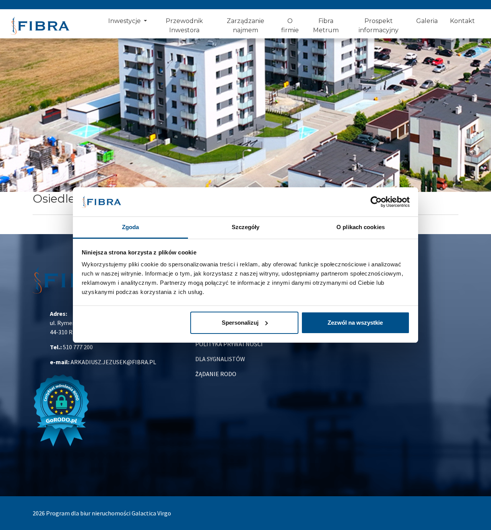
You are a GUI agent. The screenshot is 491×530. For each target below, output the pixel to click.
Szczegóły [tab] (246, 227)
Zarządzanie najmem (245, 25)
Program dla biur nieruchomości (89, 513)
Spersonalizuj (240, 322)
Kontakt (462, 21)
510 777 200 (78, 347)
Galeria (427, 21)
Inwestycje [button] (125, 21)
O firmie (290, 25)
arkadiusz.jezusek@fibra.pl (113, 362)
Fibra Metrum (326, 25)
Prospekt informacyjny (379, 25)
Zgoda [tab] (130, 227)
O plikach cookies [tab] (360, 227)
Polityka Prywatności (229, 344)
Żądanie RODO (215, 374)
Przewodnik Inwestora (184, 25)
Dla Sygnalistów (220, 359)
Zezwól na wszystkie (355, 322)
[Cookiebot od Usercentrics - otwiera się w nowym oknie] (376, 202)
